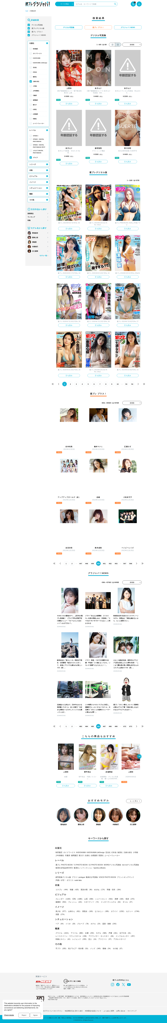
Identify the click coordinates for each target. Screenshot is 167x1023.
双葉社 (35, 118)
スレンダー (64, 899)
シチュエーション (35, 188)
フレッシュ (75, 902)
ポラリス (70, 880)
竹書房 (35, 95)
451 (104, 563)
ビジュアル (33, 176)
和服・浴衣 (114, 890)
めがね (100, 890)
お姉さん (74, 911)
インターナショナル (111, 902)
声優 (114, 933)
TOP (26, 11)
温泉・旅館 (109, 924)
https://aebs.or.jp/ (52, 999)
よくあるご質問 (109, 1011)
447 (80, 563)
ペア (60, 924)
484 (86, 726)
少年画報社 (36, 90)
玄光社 (35, 67)
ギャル (128, 902)
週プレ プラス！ (37, 32)
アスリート (105, 939)
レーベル (32, 130)
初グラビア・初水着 (78, 948)
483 (80, 726)
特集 (29, 220)
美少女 (61, 911)
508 (130, 563)
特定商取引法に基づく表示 (74, 1011)
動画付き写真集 (92, 877)
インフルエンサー (126, 936)
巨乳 (77, 899)
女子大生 (126, 933)
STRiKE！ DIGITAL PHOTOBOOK (38, 140)
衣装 (31, 170)
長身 (131, 899)
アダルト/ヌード (119, 939)
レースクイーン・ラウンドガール (72, 936)
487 (104, 726)
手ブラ (61, 948)
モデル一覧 (43, 255)
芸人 (92, 939)
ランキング (31, 217)
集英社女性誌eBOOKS (64, 868)
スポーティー (92, 902)
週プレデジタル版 (38, 28)
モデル (102, 933)
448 (86, 563)
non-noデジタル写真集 (130, 865)
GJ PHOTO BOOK (96, 865)
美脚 (120, 899)
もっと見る (134, 801)
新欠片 (35, 104)
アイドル (77, 933)
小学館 (35, 86)
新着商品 (31, 213)
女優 (90, 933)
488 (110, 726)
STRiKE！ (36, 135)
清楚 (61, 914)
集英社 (35, 76)
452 (110, 563)
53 (126, 384)
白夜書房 (35, 114)
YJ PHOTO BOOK (81, 865)
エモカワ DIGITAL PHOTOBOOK (38, 152)
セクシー (133, 911)
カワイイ (118, 911)
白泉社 (35, 109)
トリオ (71, 924)
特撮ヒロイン (63, 939)
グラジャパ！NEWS (39, 35)
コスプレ (62, 890)
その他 (31, 200)
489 (116, 726)
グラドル (63, 933)
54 (132, 384)
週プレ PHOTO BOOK (64, 865)
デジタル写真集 (37, 25)
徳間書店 (35, 100)
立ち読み (69, 104)
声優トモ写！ (61, 880)
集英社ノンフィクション (83, 868)
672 (124, 726)
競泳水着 (87, 890)
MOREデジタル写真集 (112, 865)
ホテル (96, 924)
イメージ (32, 182)
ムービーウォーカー (38, 123)
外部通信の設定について (93, 1011)
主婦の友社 (36, 81)
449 (92, 563)
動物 (107, 948)
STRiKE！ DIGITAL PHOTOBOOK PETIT (39, 146)
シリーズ (32, 164)
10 (118, 384)
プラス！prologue (78, 877)
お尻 (89, 899)
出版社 (31, 43)
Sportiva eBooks (99, 868)
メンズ (96, 948)
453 (116, 563)
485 (92, 726)
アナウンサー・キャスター (102, 936)
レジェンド (79, 939)
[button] (139, 756)
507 (124, 563)
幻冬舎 (35, 72)
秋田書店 (35, 48)
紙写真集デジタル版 (63, 877)
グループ (83, 924)
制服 (75, 890)
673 (130, 726)
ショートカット (104, 899)
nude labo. (78, 880)
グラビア (35, 157)
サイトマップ (132, 1011)
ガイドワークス (37, 53)
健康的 (61, 902)
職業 (31, 194)
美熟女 (88, 911)
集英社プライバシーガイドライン (51, 1011)
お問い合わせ (120, 1011)
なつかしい (102, 911)
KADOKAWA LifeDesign (40, 62)
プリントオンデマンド (125, 877)
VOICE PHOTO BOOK (107, 877)
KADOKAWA (36, 58)
